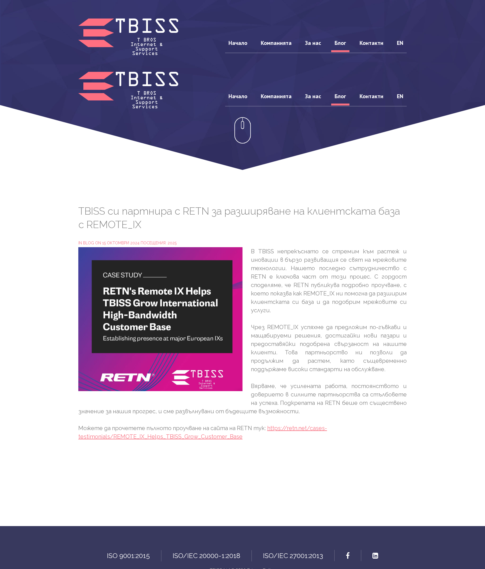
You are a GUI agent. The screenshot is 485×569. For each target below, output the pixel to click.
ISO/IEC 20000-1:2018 (206, 556)
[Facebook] (348, 555)
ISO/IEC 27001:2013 (293, 556)
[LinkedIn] (375, 555)
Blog (88, 243)
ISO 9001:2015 (128, 556)
